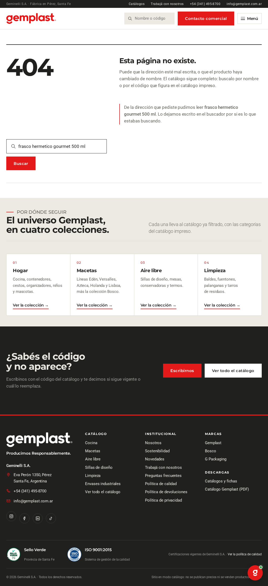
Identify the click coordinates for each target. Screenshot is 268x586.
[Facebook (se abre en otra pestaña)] (24, 518)
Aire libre (92, 459)
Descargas (217, 472)
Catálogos (136, 4)
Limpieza (92, 475)
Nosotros (153, 442)
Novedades (154, 459)
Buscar (21, 163)
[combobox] (152, 18)
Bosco (210, 451)
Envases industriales (103, 483)
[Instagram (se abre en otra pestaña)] (11, 516)
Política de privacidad (163, 500)
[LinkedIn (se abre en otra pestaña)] (38, 518)
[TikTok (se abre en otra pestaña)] (51, 518)
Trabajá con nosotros (167, 4)
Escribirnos (182, 370)
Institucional (160, 434)
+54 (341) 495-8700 (205, 4)
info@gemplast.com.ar (244, 4)
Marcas (213, 434)
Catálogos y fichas (221, 481)
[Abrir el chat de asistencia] (255, 573)
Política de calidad (161, 483)
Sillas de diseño (98, 467)
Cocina (91, 442)
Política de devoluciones (166, 492)
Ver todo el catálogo (233, 370)
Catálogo (96, 434)
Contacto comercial (206, 18)
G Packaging (215, 459)
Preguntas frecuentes (163, 475)
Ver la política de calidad (245, 554)
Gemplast (213, 442)
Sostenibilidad (157, 451)
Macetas (92, 451)
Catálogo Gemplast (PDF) (227, 489)
